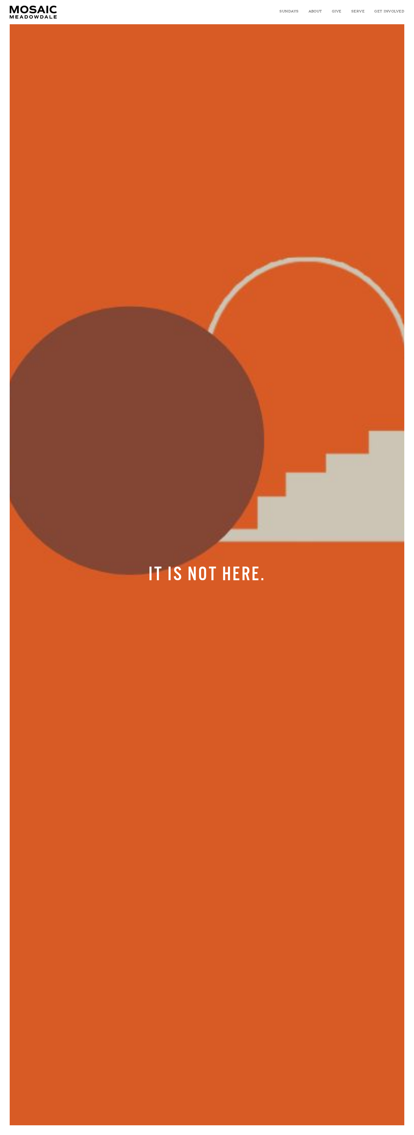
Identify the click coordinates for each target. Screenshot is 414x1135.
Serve (358, 11)
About (315, 11)
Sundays (289, 11)
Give (337, 11)
